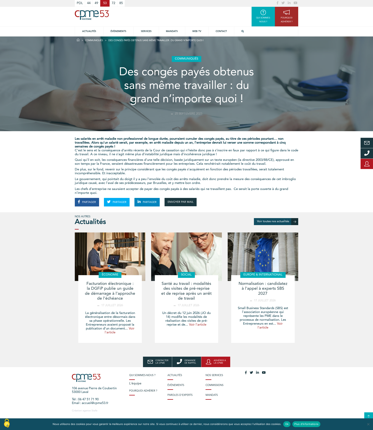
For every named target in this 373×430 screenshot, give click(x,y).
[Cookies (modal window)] (7, 423)
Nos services (214, 375)
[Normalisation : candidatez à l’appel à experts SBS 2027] (263, 256)
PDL (80, 3)
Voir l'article (197, 324)
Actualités (89, 31)
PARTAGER (88, 202)
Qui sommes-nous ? (142, 375)
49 (96, 3)
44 (89, 3)
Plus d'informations (306, 424)
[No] (368, 424)
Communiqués (94, 40)
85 (121, 3)
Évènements (118, 31)
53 (105, 3)
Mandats (172, 31)
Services (146, 31)
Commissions (214, 385)
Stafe (94, 410)
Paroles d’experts (180, 395)
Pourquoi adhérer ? (143, 391)
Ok (287, 424)
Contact (221, 31)
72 (113, 3)
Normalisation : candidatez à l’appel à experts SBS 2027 (263, 289)
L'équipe (135, 383)
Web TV (196, 31)
